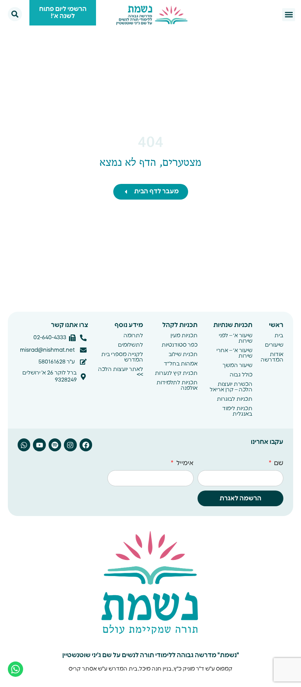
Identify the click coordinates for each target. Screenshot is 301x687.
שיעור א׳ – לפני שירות (235, 338)
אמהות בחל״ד (181, 364)
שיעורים (274, 345)
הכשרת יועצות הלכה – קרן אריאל (231, 387)
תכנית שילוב (183, 354)
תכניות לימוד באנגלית (237, 411)
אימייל (184, 463)
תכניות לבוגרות (234, 399)
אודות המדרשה (272, 357)
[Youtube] (39, 444)
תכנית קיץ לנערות (176, 373)
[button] (288, 14)
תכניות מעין (184, 335)
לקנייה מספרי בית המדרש (122, 357)
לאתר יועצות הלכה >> (120, 372)
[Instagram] (70, 444)
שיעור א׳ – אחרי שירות (234, 353)
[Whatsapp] (24, 444)
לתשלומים (130, 345)
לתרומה (133, 335)
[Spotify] (55, 444)
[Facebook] (86, 444)
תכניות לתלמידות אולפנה (177, 385)
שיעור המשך (237, 365)
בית (278, 335)
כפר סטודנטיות (179, 345)
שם (277, 463)
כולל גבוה (241, 375)
